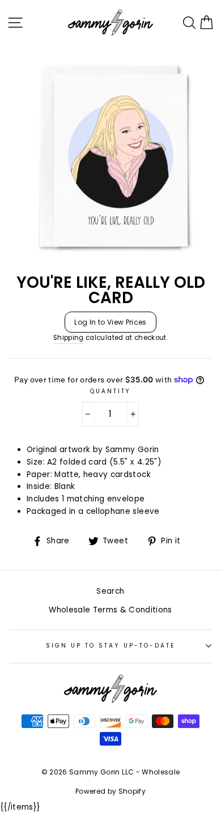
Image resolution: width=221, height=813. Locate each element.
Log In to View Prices (110, 322)
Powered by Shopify (110, 791)
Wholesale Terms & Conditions (110, 610)
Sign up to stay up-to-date (111, 645)
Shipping (68, 337)
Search (110, 591)
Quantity (110, 391)
